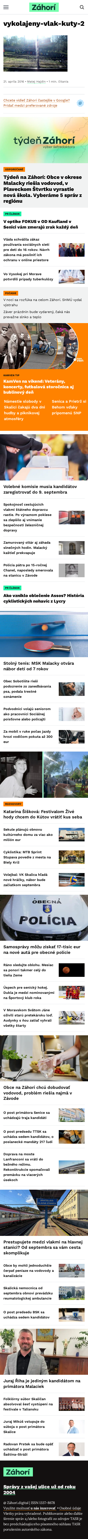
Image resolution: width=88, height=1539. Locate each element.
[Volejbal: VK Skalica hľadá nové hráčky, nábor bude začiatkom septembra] (72, 880)
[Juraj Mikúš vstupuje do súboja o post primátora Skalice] (72, 1426)
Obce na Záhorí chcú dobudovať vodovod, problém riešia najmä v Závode (37, 1093)
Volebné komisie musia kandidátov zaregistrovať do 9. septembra (40, 489)
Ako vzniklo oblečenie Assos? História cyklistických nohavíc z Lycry (43, 598)
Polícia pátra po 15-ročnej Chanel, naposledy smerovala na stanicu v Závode (28, 570)
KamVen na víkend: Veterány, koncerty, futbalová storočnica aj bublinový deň (38, 387)
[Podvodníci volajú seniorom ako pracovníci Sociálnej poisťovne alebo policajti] (72, 714)
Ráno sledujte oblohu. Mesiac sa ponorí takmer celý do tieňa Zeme (28, 970)
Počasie (10, 293)
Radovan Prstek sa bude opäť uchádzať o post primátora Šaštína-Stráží (28, 1449)
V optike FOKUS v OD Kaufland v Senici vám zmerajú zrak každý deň (41, 224)
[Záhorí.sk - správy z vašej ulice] (44, 7)
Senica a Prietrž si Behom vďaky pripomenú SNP (47, 407)
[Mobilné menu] (6, 7)
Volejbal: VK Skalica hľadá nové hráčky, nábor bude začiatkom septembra (25, 880)
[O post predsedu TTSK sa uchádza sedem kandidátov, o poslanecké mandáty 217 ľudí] (72, 1137)
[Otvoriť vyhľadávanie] (82, 7)
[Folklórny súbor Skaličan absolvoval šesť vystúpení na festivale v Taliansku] (72, 1404)
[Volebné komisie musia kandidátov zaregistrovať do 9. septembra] (44, 457)
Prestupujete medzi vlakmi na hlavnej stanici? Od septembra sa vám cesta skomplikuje (43, 1247)
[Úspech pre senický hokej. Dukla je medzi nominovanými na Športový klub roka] (72, 992)
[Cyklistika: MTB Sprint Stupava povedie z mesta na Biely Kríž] (72, 857)
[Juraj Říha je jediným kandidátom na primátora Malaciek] (44, 1352)
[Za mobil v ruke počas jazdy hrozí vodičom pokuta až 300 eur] (72, 737)
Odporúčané (14, 169)
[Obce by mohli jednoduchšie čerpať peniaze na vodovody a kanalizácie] (72, 1270)
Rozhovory (13, 804)
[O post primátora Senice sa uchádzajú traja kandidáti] (72, 1115)
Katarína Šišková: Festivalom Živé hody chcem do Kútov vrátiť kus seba (42, 814)
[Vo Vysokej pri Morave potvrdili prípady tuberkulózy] (72, 276)
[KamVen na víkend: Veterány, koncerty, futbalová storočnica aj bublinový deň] (44, 346)
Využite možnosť (29, 1508)
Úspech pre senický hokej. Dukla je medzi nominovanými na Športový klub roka (28, 992)
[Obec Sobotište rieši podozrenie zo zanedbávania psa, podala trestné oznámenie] (72, 689)
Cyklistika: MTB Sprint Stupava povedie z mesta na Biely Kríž (27, 857)
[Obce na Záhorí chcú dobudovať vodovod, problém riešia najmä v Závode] (44, 1058)
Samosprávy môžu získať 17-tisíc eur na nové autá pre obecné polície (41, 949)
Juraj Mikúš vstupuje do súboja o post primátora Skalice (24, 1426)
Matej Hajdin (36, 81)
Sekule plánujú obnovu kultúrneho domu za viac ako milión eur (28, 834)
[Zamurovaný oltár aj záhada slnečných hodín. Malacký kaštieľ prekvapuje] (72, 548)
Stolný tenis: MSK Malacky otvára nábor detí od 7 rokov (38, 666)
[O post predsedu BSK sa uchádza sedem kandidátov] (72, 1315)
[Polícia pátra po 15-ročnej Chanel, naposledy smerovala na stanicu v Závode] (72, 570)
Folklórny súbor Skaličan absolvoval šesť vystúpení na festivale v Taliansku (28, 1404)
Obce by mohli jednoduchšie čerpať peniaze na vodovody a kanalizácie (28, 1270)
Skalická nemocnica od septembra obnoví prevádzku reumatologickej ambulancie (28, 1293)
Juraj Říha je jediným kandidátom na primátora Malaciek (41, 1383)
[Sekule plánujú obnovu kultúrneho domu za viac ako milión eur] (72, 834)
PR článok (12, 213)
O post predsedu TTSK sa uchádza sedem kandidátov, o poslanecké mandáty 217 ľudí (28, 1136)
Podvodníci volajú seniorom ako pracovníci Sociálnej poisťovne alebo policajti (27, 714)
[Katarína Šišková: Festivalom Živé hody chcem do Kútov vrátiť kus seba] (44, 775)
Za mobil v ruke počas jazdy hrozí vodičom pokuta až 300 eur (28, 736)
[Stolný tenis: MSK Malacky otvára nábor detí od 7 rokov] (44, 634)
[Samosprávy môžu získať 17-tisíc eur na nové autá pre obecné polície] (44, 918)
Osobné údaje (70, 1508)
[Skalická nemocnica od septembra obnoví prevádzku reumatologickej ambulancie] (72, 1293)
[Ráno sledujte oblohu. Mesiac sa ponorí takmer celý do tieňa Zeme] (72, 970)
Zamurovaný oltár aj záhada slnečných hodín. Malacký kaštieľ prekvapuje (26, 547)
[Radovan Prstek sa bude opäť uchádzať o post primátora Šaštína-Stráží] (72, 1449)
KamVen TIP (11, 375)
